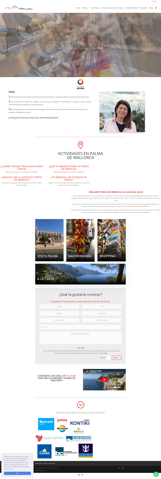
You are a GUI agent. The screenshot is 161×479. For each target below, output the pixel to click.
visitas (10, 172)
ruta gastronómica (17, 183)
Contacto (143, 8)
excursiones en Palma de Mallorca (138, 206)
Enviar (115, 358)
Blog (151, 8)
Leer (105, 353)
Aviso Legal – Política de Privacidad (45, 463)
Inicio (77, 8)
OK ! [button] (17, 473)
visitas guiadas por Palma (68, 172)
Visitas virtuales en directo (112, 8)
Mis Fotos (95, 8)
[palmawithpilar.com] (80, 82)
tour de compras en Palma (65, 183)
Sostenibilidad (131, 8)
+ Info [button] (10, 469)
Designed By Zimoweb (40, 470)
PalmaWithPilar (108, 212)
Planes (85, 8)
